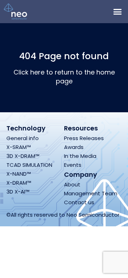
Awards (74, 147)
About (72, 184)
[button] (117, 12)
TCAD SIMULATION (29, 165)
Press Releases (84, 138)
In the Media (80, 156)
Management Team (90, 193)
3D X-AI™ (18, 191)
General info (22, 138)
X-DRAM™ (18, 182)
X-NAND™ (18, 173)
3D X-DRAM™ (22, 156)
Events (72, 165)
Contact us (79, 202)
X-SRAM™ (18, 147)
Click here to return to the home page (64, 77)
